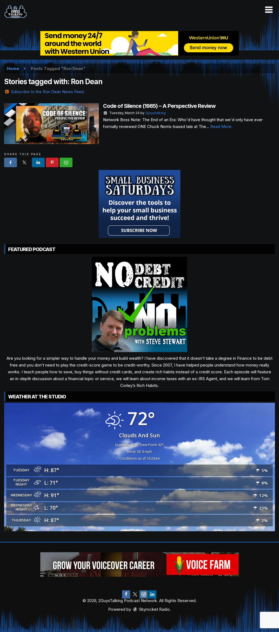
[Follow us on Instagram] (144, 594)
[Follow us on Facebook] (126, 594)
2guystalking (155, 113)
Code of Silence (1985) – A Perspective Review (159, 106)
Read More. (221, 126)
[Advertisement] (139, 43)
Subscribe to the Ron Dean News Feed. (48, 91)
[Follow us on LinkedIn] (152, 594)
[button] (269, 9)
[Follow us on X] (135, 594)
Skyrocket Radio (154, 609)
